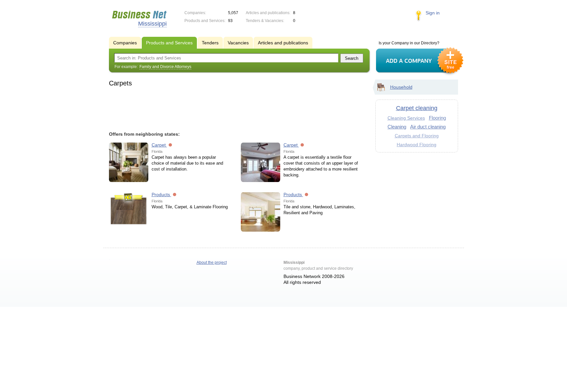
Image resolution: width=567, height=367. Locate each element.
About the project (212, 262)
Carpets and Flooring (417, 135)
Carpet (159, 145)
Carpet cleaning (416, 108)
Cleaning (397, 126)
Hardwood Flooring (416, 144)
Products (161, 194)
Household (401, 87)
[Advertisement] (236, 108)
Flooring (437, 118)
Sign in (433, 12)
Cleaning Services (406, 118)
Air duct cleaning (428, 126)
